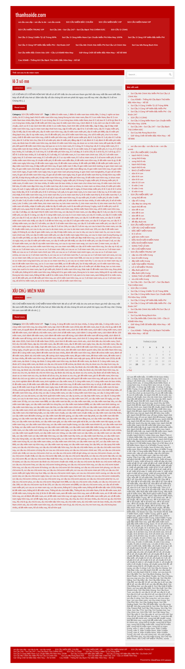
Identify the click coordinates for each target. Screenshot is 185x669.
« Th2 (129, 370)
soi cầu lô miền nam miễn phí (43, 235)
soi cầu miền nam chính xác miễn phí (103, 407)
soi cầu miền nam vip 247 (88, 441)
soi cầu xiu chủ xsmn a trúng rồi (31, 450)
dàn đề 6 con (138, 212)
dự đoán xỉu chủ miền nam (32, 370)
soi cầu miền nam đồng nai (78, 418)
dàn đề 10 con (138, 218)
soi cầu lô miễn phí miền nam (37, 240)
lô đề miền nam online (68, 163)
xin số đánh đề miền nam (32, 496)
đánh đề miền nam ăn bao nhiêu (50, 352)
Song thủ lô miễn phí (53, 266)
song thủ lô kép (139, 158)
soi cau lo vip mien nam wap (71, 243)
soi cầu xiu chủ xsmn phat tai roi (101, 479)
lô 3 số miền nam (65, 154)
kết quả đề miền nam (61, 378)
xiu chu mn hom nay (91, 504)
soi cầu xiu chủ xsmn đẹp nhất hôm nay (45, 459)
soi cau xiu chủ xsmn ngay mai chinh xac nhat (70, 476)
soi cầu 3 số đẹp (19, 212)
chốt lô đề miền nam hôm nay (30, 137)
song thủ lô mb (138, 161)
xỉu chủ (72, 499)
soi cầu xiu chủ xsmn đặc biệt (48, 456)
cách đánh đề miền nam (32, 335)
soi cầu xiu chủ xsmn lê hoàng (34, 467)
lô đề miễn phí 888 (87, 163)
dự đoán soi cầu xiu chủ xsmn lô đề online (54, 364)
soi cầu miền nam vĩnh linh (64, 441)
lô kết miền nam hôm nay (97, 177)
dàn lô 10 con (138, 182)
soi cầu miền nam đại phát (83, 416)
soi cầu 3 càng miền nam (54, 393)
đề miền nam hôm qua (55, 358)
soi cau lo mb (79, 232)
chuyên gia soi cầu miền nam (36, 350)
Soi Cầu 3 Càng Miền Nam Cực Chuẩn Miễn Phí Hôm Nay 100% (92, 37)
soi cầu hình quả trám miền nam (50, 396)
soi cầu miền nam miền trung (35, 430)
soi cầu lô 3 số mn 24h (57, 226)
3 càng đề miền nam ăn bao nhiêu (72, 324)
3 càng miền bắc (95, 324)
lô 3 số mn (20, 81)
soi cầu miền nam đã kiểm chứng (27, 416)
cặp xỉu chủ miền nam (42, 344)
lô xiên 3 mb (137, 188)
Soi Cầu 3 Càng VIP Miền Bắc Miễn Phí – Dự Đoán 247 (44, 45)
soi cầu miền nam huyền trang (64, 424)
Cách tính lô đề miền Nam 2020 (40, 341)
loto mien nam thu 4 (90, 203)
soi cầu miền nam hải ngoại (101, 421)
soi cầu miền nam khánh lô (90, 424)
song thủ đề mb (139, 197)
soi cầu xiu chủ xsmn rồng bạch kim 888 (50, 482)
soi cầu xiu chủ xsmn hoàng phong (51, 464)
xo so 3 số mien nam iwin (90, 278)
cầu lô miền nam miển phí (75, 131)
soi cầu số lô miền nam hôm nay (90, 246)
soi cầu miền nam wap (79, 444)
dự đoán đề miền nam (79, 361)
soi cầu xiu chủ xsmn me (35, 470)
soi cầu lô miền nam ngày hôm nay (72, 235)
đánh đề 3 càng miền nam (23, 352)
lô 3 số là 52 (99, 151)
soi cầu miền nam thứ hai (92, 436)
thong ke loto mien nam (22, 275)
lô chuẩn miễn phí (43, 160)
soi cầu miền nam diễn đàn (53, 418)
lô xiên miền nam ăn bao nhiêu (80, 200)
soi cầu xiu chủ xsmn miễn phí (60, 470)
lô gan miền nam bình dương (90, 166)
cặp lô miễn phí (69, 129)
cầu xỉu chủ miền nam (105, 344)
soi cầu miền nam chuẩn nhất (78, 413)
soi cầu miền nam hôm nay (38, 424)
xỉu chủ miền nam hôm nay (38, 504)
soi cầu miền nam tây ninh (68, 436)
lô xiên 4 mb (137, 191)
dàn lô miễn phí (63, 140)
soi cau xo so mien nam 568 (69, 258)
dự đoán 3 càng (29, 361)
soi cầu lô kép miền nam (61, 232)
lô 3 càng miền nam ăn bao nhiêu (106, 381)
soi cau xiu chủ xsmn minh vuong (91, 473)
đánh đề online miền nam (102, 352)
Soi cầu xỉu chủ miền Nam (81, 447)
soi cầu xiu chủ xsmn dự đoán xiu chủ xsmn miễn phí (97, 461)
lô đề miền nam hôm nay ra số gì (86, 384)
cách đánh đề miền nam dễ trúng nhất (91, 335)
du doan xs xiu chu (68, 375)
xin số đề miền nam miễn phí (94, 496)
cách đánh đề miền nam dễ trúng (58, 335)
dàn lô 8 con (137, 179)
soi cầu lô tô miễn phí (85, 240)
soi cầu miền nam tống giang (100, 439)
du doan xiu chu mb (65, 367)
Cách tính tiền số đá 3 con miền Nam (50, 126)
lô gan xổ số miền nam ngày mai (60, 174)
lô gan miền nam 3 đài (66, 166)
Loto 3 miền (22, 203)
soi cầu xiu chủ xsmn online (24, 479)
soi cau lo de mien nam (52, 229)
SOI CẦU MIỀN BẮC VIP (110, 22)
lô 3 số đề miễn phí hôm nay (56, 151)
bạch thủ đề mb (139, 206)
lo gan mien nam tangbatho (92, 172)
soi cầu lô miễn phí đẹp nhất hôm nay (78, 238)
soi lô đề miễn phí (71, 263)
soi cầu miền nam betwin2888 (75, 404)
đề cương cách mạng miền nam (60, 355)
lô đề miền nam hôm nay (86, 160)
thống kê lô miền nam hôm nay (36, 272)
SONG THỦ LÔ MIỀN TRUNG (145, 276)
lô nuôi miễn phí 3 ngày (69, 189)
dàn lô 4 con (137, 173)
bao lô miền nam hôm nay (68, 123)
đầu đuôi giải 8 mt (140, 270)
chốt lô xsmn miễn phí (77, 137)
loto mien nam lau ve (52, 203)
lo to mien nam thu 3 (52, 194)
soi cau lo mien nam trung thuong (104, 235)
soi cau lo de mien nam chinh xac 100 (80, 229)
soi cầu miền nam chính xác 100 (71, 407)
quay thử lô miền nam (35, 209)
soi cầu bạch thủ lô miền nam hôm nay (45, 212)
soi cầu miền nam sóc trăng (52, 433)
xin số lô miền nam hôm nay (66, 278)
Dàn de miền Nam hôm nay (110, 350)
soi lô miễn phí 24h (34, 266)
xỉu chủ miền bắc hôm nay (53, 502)
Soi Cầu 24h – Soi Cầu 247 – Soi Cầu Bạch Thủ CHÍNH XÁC (77, 29)
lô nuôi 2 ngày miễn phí (27, 189)
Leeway (167, 660)
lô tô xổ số (47, 197)
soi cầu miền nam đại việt (29, 418)
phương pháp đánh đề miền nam (32, 390)
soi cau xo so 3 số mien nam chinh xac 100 (36, 252)
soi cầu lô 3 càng (28, 215)
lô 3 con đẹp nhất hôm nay (59, 149)
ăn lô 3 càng (23, 117)
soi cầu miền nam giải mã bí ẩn (74, 421)
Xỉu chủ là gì (22, 502)
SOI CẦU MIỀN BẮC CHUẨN (79, 22)
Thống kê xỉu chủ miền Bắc (61, 490)
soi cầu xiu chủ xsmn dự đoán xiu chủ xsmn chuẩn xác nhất (47, 461)
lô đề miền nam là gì (106, 160)
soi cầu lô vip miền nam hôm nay (43, 243)
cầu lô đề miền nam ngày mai (82, 344)
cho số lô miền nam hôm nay (74, 134)
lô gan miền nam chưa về (51, 169)
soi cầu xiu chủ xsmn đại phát (75, 456)
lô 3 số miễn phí (49, 157)
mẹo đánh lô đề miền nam (90, 387)
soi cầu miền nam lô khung (32, 427)
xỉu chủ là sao (34, 502)
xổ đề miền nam (25, 507)
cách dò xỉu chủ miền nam (44, 338)
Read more (19, 107)
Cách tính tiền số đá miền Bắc (80, 126)
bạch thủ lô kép (139, 164)
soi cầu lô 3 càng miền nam (49, 215)
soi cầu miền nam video (40, 441)
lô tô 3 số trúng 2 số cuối (53, 192)
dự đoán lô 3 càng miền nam (102, 361)
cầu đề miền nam (60, 344)
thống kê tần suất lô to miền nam (48, 275)
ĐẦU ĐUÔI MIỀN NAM (142, 243)
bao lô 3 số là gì (107, 120)
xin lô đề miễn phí (20, 278)
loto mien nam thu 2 (71, 203)
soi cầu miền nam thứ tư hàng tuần (45, 439)
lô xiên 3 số (21, 200)
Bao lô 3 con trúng (43, 120)
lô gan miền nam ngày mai (38, 172)
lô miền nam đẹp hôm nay (31, 186)
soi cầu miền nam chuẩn (54, 413)
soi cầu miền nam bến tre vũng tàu (46, 404)
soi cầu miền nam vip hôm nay (30, 444)
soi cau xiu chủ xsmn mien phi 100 (89, 470)
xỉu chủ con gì (103, 499)
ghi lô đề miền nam (101, 375)
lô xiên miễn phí (102, 200)
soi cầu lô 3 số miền (37, 223)
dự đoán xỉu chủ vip (63, 372)
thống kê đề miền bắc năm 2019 (101, 487)
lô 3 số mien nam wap (31, 157)
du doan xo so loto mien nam (90, 143)
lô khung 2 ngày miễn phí (64, 180)
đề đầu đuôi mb (139, 221)
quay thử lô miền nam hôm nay (59, 209)
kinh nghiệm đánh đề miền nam (30, 381)
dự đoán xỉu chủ (81, 364)
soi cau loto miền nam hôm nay (40, 246)
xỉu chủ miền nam (73, 502)
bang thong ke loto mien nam (71, 117)
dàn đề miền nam (57, 350)
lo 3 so (109, 149)
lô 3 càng (76, 146)
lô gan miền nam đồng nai (74, 169)
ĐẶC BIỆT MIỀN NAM (142, 230)
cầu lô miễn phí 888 (95, 131)
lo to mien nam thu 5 (71, 194)
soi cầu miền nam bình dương (103, 404)
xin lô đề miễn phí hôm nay (41, 278)
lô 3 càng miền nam (105, 146)
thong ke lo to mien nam (88, 272)
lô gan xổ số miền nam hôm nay (31, 174)
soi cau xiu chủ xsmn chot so (39, 453)
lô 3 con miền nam (80, 149)
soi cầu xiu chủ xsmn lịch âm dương (64, 467)
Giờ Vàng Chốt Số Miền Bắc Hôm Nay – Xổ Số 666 (103, 52)
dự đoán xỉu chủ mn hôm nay (41, 372)
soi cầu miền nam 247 (78, 398)
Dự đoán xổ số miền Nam (105, 372)
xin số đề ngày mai (38, 499)
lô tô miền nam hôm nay (31, 194)
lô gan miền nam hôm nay (98, 169)
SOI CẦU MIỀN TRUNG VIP (31, 29)
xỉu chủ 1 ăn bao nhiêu (86, 499)
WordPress (155, 660)
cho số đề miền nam (66, 347)
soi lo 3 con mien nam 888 (50, 263)
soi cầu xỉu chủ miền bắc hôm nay (54, 447)
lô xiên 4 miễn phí (35, 200)
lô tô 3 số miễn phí (33, 192)
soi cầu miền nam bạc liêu (102, 401)
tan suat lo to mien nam (27, 269)
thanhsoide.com (30, 14)
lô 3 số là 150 (86, 151)
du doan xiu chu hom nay (44, 367)
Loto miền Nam (35, 203)
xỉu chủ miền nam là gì (61, 504)
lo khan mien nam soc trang (39, 180)
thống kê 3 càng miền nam (74, 487)
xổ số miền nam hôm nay (71, 281)
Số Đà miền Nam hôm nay (85, 209)
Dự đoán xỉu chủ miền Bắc (86, 367)
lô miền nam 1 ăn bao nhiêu (34, 183)
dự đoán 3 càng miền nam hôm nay (52, 361)
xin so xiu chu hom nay (58, 499)
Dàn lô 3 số (102, 137)
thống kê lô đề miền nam (38, 490)
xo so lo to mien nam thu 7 (47, 281)
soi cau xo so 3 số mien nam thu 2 (34, 255)
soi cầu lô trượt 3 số (104, 240)
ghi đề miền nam (85, 375)
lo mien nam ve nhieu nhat (93, 186)
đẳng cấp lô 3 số (78, 140)
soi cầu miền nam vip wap (56, 444)
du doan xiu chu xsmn (82, 372)
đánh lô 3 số (92, 140)
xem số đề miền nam (95, 493)
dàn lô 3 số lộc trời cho (27, 140)
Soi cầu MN (95, 444)
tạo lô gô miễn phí (47, 269)
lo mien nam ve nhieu (71, 186)
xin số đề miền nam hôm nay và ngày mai (62, 496)
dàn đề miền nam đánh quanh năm (81, 350)
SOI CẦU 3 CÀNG (119, 29)
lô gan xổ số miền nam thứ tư (88, 174)
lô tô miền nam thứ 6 (91, 194)
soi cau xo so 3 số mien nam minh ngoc (73, 252)
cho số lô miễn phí (96, 134)
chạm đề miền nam (48, 347)
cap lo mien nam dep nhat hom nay (45, 129)
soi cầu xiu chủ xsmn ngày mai (35, 476)
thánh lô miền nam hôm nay (68, 269)
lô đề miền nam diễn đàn (63, 160)
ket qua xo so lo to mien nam (58, 146)
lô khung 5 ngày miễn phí (87, 180)
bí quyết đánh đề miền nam (34, 329)
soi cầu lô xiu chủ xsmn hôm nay (53, 398)
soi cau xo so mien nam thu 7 (81, 261)
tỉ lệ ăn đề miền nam (108, 490)
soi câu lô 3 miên (93, 215)
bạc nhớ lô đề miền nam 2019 (66, 327)
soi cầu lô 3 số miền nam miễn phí (92, 223)
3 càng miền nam (111, 324)
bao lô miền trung (140, 258)
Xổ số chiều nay (40, 507)
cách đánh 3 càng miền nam (88, 332)
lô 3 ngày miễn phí (97, 149)
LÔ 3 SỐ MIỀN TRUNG (142, 267)
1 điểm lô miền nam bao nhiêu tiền (83, 114)
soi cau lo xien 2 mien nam (97, 243)
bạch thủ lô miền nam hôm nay (43, 117)
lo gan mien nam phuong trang (65, 172)
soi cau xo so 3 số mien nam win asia (97, 255)
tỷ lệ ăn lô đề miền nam (50, 493)
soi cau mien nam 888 (65, 246)
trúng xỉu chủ (33, 493)
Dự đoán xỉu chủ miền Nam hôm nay (99, 370)
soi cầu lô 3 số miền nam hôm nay (62, 223)
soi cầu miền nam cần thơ (45, 407)
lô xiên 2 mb (137, 185)
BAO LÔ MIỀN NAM (141, 170)
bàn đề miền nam (87, 327)
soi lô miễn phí (18, 266)
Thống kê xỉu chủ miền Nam (86, 490)
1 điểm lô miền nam (58, 114)
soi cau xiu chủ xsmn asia (57, 450)
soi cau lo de (35, 229)
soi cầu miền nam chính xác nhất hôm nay (31, 410)
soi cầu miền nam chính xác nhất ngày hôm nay (72, 410)
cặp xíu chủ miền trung (142, 255)
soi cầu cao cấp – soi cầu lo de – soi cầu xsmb (39, 22)
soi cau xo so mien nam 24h (43, 258)
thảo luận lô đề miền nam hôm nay (97, 269)
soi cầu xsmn (56, 487)
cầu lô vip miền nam (35, 134)
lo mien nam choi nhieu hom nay (86, 183)
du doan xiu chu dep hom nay (102, 364)
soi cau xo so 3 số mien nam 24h (79, 249)
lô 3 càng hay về (88, 146)
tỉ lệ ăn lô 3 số (70, 275)
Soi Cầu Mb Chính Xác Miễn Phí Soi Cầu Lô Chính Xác (101, 45)
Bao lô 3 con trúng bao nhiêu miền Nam (70, 120)
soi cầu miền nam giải (50, 421)
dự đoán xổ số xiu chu (49, 375)
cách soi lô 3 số (26, 126)
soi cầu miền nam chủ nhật (105, 410)
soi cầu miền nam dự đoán (28, 421)
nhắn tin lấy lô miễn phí (56, 206)
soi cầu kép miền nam (90, 396)
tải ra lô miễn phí (70, 266)
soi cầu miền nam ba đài (59, 401)
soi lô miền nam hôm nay (108, 263)
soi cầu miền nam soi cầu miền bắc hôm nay (36, 436)
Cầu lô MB (16, 131)
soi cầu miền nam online (110, 430)
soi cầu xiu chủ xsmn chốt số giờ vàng (69, 453)
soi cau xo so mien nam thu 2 (54, 261)
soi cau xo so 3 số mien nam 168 (49, 249)
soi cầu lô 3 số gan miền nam (76, 220)
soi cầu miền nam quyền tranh (25, 433)
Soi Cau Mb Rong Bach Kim (145, 45)
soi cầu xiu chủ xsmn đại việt (101, 456)
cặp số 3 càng (138, 200)
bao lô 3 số (94, 120)
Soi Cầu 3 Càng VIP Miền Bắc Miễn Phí (146, 37)
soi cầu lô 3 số (22, 218)
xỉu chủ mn (76, 504)
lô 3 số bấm (27, 151)
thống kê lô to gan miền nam (63, 272)
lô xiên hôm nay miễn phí (55, 200)
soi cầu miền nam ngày (59, 430)
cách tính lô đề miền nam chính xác (70, 341)
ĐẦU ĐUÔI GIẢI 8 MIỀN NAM (145, 240)
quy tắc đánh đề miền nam (59, 390)
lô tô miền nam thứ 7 (110, 194)
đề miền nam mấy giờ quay (78, 358)
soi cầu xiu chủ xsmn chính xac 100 (85, 450)
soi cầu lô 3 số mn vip (77, 226)
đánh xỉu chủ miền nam (35, 355)
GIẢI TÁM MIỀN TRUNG (143, 264)
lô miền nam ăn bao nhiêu (59, 183)
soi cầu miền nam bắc (80, 401)
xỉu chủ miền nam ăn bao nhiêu (95, 502)
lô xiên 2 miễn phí (97, 197)
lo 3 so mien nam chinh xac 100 (88, 154)
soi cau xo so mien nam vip (107, 261)
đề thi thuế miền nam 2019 (103, 358)
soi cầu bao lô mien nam (73, 212)
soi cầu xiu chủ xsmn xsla (90, 484)
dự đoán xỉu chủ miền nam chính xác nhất (63, 370)
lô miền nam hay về (52, 186)
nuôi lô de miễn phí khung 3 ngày (81, 206)
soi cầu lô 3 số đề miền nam (92, 218)
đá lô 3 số (92, 137)
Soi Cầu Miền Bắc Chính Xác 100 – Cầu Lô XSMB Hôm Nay (45, 52)
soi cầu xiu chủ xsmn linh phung (95, 467)
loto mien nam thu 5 (108, 203)
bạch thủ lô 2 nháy (140, 155)
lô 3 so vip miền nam (66, 157)
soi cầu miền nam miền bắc (56, 427)
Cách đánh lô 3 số (88, 123)
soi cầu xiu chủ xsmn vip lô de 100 (36, 484)
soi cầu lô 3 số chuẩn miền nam (65, 218)
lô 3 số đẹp (75, 151)
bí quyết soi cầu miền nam (58, 329)
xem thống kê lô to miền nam (108, 275)
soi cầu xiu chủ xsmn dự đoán (76, 459)
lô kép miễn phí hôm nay (74, 177)
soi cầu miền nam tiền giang (73, 439)
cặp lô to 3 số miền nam (87, 129)
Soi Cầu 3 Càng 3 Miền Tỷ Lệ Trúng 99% (37, 37)
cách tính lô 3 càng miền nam (90, 338)
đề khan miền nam (99, 355)
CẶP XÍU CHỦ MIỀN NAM (143, 227)
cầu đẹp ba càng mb (141, 203)
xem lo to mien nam (85, 275)
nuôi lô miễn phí (104, 206)
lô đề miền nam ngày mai (46, 163)
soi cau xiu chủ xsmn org (49, 479)
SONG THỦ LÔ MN (140, 246)
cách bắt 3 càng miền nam (104, 329)
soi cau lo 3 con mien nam (73, 215)
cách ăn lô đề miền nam (81, 329)
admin (29, 88)
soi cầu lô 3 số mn (39, 226)
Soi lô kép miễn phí (88, 263)
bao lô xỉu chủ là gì (104, 327)
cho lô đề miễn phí (53, 134)
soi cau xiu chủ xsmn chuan (99, 453)
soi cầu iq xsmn (73, 396)
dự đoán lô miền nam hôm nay (62, 143)
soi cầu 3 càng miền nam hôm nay (81, 393)
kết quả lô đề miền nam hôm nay (30, 146)
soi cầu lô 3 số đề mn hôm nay (49, 220)
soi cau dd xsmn (28, 396)
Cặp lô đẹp (98, 126)
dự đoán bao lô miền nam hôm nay (32, 143)
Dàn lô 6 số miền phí (47, 140)
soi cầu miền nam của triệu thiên (106, 413)
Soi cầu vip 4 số (112, 246)
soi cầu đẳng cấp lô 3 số (95, 212)
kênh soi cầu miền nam (41, 378)
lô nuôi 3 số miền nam (48, 189)
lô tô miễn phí (36, 197)
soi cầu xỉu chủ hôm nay (28, 447)
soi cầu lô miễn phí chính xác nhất (46, 238)
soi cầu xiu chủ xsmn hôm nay (80, 464)
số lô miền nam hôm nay (108, 209)
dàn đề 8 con (138, 215)
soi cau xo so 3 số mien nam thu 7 (65, 255)
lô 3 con (42, 149)
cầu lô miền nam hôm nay (51, 131)
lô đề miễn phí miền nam (107, 163)
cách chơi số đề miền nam (63, 332)
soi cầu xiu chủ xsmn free (23, 464)
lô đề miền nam (19, 384)
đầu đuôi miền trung (141, 273)
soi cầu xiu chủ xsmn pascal (73, 479)
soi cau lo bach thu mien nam (101, 226)
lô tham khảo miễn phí (91, 189)
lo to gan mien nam (73, 192)
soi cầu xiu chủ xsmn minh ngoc (61, 473)
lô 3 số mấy (52, 154)
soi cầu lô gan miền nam (38, 232)
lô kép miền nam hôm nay (50, 177)
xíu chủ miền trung (140, 279)
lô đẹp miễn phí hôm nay (45, 166)
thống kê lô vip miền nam (111, 272)
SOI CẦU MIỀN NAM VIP (139, 22)
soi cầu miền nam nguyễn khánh (84, 430)
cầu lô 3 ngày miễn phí (109, 129)
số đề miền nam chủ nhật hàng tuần (103, 390)
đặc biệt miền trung (141, 261)
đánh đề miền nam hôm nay (78, 352)
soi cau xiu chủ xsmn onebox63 (105, 476)
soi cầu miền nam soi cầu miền (79, 433)
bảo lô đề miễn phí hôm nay (43, 123)
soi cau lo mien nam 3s (96, 232)
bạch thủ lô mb (138, 167)
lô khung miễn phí (107, 180)
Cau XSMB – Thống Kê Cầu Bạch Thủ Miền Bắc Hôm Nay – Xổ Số (49, 60)
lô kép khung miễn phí (28, 177)
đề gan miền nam (82, 355)
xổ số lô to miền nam (25, 281)
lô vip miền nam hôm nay (64, 197)
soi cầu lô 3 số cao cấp (40, 218)
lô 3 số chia (38, 151)
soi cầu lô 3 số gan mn (100, 220)
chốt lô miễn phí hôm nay (55, 137)
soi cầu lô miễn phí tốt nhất (63, 240)
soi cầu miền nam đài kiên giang (57, 416)
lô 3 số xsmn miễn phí (104, 157)
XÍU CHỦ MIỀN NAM (28, 290)
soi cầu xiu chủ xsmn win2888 (65, 484)
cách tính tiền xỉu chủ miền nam (101, 341)
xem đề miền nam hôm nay (73, 493)
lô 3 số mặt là (40, 154)
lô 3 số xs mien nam (85, 157)
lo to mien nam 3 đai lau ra (95, 192)
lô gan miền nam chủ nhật (27, 169)
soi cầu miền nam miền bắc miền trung (86, 427)
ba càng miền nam (43, 327)
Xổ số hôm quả (54, 507)
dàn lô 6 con (137, 176)
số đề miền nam (79, 390)
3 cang (53, 324)
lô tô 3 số (106, 189)
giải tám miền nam (140, 236)
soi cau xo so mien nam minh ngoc (98, 258)
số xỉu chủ (37, 393)
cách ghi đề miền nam (66, 338)
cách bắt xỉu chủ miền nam (39, 332)
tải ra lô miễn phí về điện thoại (92, 266)
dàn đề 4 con (138, 209)
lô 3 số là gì (110, 151)
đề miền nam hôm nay (35, 358)
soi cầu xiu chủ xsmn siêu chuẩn (83, 482)
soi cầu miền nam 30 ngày (100, 398)
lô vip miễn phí (82, 197)
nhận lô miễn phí (37, 206)
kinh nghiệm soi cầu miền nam (58, 381)
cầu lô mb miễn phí (30, 131)
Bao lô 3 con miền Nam (95, 117)
